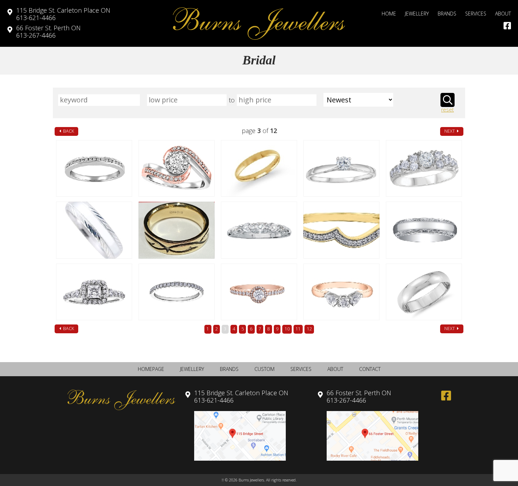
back (68, 131)
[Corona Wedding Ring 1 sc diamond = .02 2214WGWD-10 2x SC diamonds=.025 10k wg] (259, 230)
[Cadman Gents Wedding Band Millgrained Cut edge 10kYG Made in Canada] (94, 230)
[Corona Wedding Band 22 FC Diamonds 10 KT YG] (341, 230)
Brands (447, 13)
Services (475, 13)
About (503, 13)
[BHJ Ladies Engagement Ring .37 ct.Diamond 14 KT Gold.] (341, 168)
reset (447, 110)
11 (298, 329)
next (450, 131)
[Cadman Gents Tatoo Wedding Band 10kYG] (176, 230)
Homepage (151, 369)
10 (287, 329)
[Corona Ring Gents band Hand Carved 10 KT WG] (424, 230)
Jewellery (417, 13)
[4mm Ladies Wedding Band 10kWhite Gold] (424, 292)
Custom (264, 369)
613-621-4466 (63, 14)
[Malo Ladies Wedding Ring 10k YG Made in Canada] (259, 168)
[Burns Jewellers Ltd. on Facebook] (507, 26)
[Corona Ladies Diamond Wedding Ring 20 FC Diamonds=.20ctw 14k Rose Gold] (176, 292)
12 (309, 329)
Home (389, 13)
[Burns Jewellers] (259, 23)
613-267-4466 (48, 31)
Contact (370, 369)
